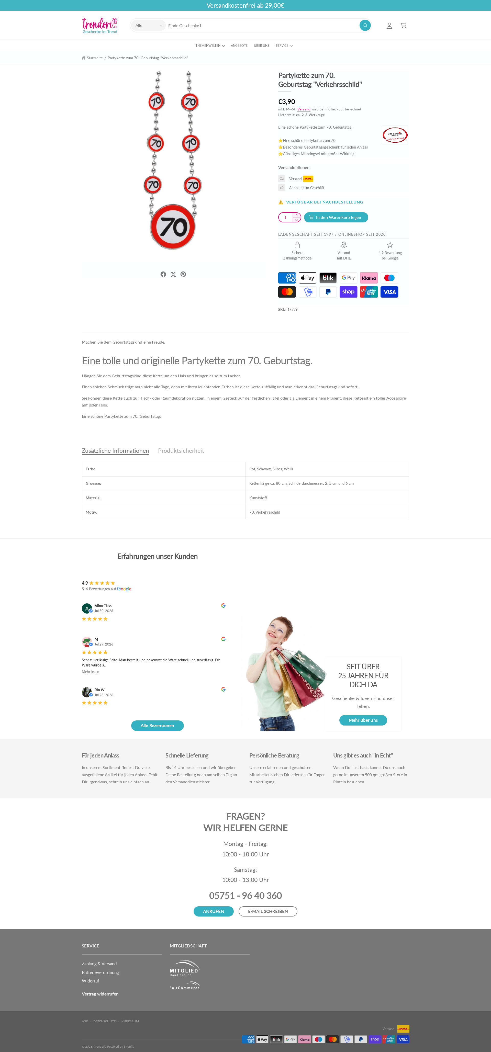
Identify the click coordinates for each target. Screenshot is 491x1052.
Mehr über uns (363, 720)
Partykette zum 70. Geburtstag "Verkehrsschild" (148, 57)
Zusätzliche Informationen (115, 450)
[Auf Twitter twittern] (173, 274)
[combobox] (269, 25)
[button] (403, 25)
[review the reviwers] (223, 606)
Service (282, 46)
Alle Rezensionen (157, 725)
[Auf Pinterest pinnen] (183, 274)
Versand (303, 109)
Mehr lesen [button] (90, 672)
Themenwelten (208, 46)
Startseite (95, 57)
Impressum (130, 1021)
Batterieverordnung (100, 972)
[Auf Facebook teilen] (163, 274)
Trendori (99, 1046)
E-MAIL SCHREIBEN (268, 911)
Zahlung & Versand (99, 963)
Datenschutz (104, 1021)
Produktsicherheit (181, 450)
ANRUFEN (213, 911)
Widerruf (90, 980)
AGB (85, 1021)
